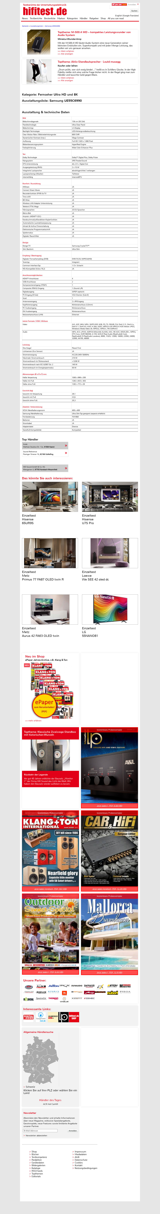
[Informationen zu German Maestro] (125, 986)
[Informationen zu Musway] (100, 993)
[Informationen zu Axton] (53, 986)
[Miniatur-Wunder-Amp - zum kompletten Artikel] (40, 43)
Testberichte (36, 18)
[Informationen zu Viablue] (64, 999)
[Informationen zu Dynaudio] (77, 986)
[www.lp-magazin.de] (63, 1024)
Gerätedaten (38, 1162)
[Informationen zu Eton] (112, 986)
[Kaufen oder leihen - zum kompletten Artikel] (40, 71)
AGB (77, 1157)
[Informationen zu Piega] (125, 993)
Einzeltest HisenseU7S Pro (89, 519)
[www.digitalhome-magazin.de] (28, 1024)
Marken (61, 18)
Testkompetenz (39, 1157)
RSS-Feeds (37, 1170)
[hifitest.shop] (74, 1024)
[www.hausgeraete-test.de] (41, 1024)
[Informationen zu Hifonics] (53, 993)
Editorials (36, 1176)
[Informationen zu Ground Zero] (28, 993)
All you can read (116, 18)
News (25, 18)
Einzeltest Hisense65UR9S (29, 519)
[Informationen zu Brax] (64, 986)
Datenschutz (81, 1159)
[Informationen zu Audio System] (41, 986)
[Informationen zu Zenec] (89, 999)
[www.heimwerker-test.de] (53, 1024)
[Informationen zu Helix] (41, 993)
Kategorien (72, 18)
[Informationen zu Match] (77, 993)
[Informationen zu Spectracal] (41, 999)
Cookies (79, 1162)
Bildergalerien (38, 1165)
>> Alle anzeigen (65, 53)
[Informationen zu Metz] (89, 993)
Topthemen (37, 1173)
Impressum (80, 1151)
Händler (84, 18)
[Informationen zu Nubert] (112, 993)
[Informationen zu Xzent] (77, 999)
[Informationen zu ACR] (28, 986)
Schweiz (30, 1086)
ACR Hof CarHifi (50, 1104)
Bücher (35, 1154)
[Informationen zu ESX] (100, 986)
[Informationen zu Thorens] (53, 999)
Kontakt (78, 1165)
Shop (103, 18)
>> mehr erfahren (33, 720)
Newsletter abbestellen (36, 1135)
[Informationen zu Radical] (28, 999)
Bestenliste (49, 18)
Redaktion (37, 1159)
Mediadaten (81, 1154)
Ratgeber (94, 18)
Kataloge (36, 1168)
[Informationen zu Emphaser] (89, 986)
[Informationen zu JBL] (64, 993)
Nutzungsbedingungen (86, 1168)
